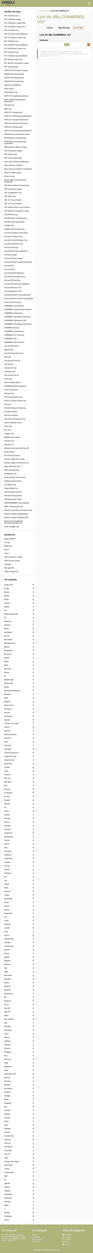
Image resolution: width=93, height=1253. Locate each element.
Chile (6, 742)
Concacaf (7, 749)
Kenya (6, 902)
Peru (6, 1055)
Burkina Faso (9, 705)
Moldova (7, 986)
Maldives (7, 964)
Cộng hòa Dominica (11, 753)
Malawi (6, 957)
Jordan (6, 895)
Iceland (6, 869)
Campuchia (8, 716)
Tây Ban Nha (9, 1136)
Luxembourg (8, 946)
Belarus (7, 658)
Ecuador (7, 789)
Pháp (6, 1063)
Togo (6, 1158)
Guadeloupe (8, 837)
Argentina (7, 621)
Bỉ (5, 676)
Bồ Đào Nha (8, 683)
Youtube (67, 1244)
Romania (7, 1081)
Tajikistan (7, 1128)
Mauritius (7, 979)
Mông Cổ (7, 990)
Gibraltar (7, 826)
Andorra (7, 603)
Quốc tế (7, 1077)
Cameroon (8, 709)
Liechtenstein (9, 939)
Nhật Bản (7, 1026)
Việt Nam (7, 1201)
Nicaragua (8, 1030)
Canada (7, 720)
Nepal (6, 1015)
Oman (6, 1034)
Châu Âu (7, 731)
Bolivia (6, 687)
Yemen (6, 1220)
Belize (6, 661)
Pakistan (7, 1041)
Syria (6, 1125)
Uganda (7, 1183)
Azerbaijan (8, 632)
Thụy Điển (8, 1150)
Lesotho (7, 928)
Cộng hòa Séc (9, 760)
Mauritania (8, 975)
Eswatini (7, 800)
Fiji (5, 807)
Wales (6, 1205)
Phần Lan (7, 1059)
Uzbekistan (8, 1194)
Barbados (7, 654)
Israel (6, 888)
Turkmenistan (9, 1172)
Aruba (6, 628)
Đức (5, 785)
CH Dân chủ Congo (11, 723)
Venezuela (8, 1198)
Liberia (6, 935)
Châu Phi (7, 738)
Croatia (6, 767)
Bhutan (6, 672)
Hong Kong (8, 858)
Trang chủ (42, 11)
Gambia (7, 815)
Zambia (7, 1212)
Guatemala (8, 833)
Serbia (6, 1099)
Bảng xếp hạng (37, 1239)
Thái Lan (7, 1143)
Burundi (7, 712)
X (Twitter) (68, 1239)
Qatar (6, 1070)
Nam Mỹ (7, 1008)
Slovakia (7, 1110)
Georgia (7, 818)
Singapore (8, 1103)
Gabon (6, 811)
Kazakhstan (8, 899)
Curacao (7, 774)
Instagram (68, 1237)
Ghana (6, 822)
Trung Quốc (8, 1165)
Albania (7, 592)
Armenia (7, 625)
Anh (5, 610)
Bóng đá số (36, 1241)
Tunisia (6, 1169)
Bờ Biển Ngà (8, 680)
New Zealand (9, 1019)
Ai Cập (6, 588)
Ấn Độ (6, 599)
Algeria (6, 596)
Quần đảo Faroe (10, 1074)
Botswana (7, 694)
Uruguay (7, 1191)
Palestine (7, 1045)
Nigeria (6, 1037)
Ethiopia (7, 804)
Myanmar (7, 1001)
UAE (5, 1176)
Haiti (5, 847)
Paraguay (7, 1052)
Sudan (6, 1121)
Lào (5, 917)
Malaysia (7, 961)
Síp (5, 1107)
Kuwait (6, 909)
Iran (5, 877)
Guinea (6, 840)
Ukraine (7, 1187)
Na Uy (6, 1004)
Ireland (6, 884)
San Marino (8, 1088)
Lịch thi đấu (36, 1237)
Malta (6, 972)
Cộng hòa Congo (10, 756)
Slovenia (7, 1114)
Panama (7, 1048)
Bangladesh (8, 650)
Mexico (6, 982)
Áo (5, 618)
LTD (47, 11)
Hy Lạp (6, 866)
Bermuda (7, 669)
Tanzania (7, 1139)
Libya (6, 931)
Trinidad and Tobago (11, 1161)
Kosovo (7, 906)
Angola (6, 607)
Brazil (6, 698)
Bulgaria (7, 701)
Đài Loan (7, 778)
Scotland (7, 1092)
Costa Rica (8, 764)
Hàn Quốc (7, 851)
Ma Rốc (7, 950)
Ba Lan (6, 636)
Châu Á (7, 727)
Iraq (5, 880)
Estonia (7, 796)
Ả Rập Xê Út (8, 585)
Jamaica (7, 891)
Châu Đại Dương (10, 734)
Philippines (8, 1066)
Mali (5, 968)
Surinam (7, 1132)
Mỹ (5, 997)
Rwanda (7, 1085)
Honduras (7, 855)
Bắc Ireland (8, 639)
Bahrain (7, 647)
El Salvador (8, 793)
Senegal (7, 1096)
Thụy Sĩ (7, 1154)
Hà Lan (6, 844)
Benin (6, 665)
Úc (5, 1180)
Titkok (67, 1242)
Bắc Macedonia (9, 643)
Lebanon (7, 924)
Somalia (7, 1118)
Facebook (68, 1235)
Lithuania (7, 942)
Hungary (7, 862)
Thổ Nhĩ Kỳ (8, 1147)
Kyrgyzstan (8, 913)
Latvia (6, 920)
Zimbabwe (8, 1216)
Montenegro (8, 993)
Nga (5, 1023)
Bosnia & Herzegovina (12, 691)
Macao (6, 953)
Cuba (6, 771)
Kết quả (34, 1235)
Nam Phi (7, 1012)
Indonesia (7, 873)
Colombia (7, 745)
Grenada (7, 829)
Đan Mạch (8, 782)
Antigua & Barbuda (11, 614)
